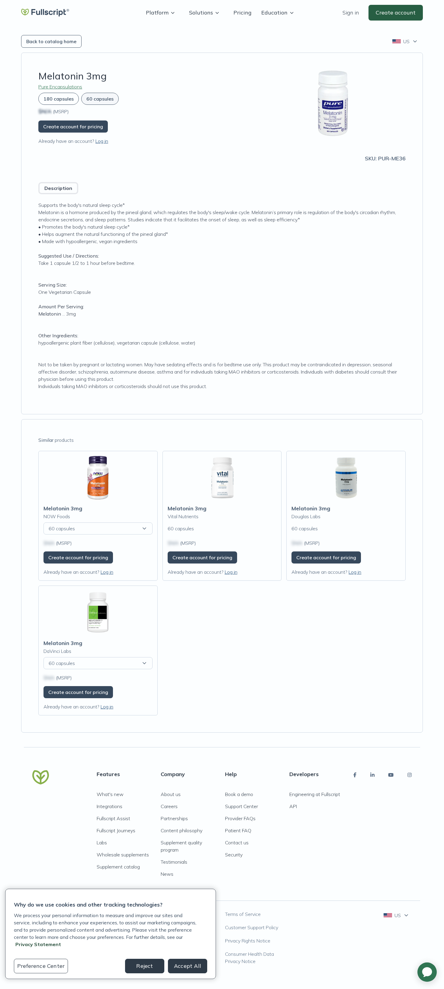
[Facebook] (354, 775)
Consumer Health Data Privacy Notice (249, 957)
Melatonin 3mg (62, 508)
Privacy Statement (38, 944)
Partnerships (174, 818)
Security (234, 855)
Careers (169, 806)
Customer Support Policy (251, 927)
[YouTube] (391, 775)
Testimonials (174, 862)
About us (171, 794)
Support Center (241, 806)
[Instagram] (409, 775)
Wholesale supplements (123, 855)
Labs (102, 843)
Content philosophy (181, 830)
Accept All (187, 965)
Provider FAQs (240, 818)
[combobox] (405, 41)
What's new (110, 794)
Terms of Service (243, 914)
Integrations (109, 806)
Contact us (237, 843)
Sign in (351, 12)
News (167, 874)
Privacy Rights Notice (247, 941)
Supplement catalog (118, 867)
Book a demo (239, 794)
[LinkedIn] (372, 775)
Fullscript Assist (113, 818)
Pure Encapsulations (60, 87)
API (293, 806)
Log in (101, 141)
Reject (144, 965)
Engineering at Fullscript (314, 794)
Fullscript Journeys (116, 830)
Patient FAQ (238, 830)
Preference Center (41, 965)
